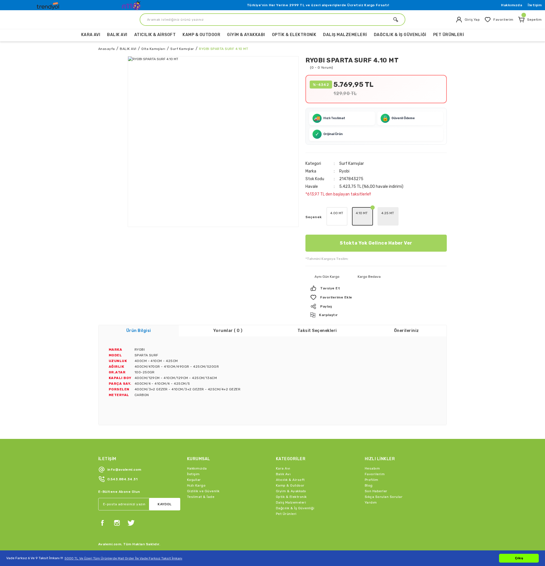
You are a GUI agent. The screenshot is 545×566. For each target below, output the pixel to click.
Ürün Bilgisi (138, 330)
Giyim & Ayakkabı (291, 491)
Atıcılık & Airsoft (290, 480)
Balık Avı (283, 474)
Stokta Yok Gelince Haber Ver (376, 243)
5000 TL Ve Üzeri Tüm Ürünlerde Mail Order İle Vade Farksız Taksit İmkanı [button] (123, 558)
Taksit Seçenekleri (317, 330)
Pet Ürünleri (286, 514)
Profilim (371, 480)
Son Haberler (376, 491)
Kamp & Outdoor (290, 485)
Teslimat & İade (200, 497)
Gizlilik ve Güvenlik (203, 491)
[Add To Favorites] (376, 297)
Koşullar (194, 480)
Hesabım (372, 468)
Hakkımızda (511, 5)
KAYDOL (165, 504)
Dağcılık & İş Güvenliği (295, 508)
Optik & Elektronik (291, 497)
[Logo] (48, 5)
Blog (369, 485)
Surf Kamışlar (351, 163)
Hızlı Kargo (196, 485)
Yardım (371, 502)
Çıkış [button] (519, 558)
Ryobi (344, 171)
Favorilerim (375, 474)
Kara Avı (283, 468)
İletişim (535, 5)
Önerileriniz (406, 330)
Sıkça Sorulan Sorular (384, 497)
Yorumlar (228, 330)
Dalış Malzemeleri (291, 502)
